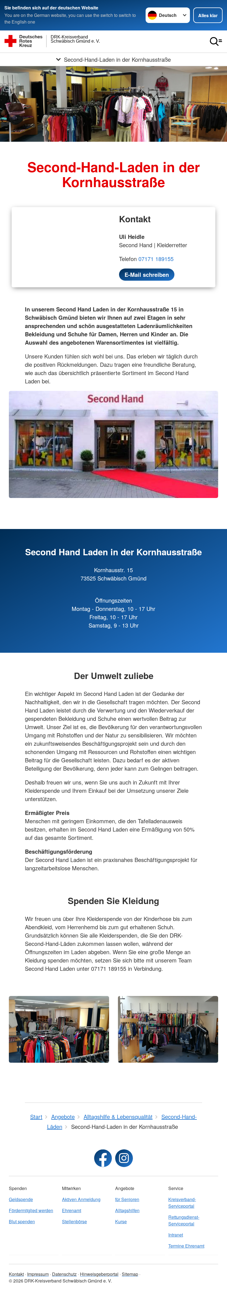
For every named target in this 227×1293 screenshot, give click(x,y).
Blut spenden (22, 1221)
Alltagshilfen (127, 1210)
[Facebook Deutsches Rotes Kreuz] (103, 1158)
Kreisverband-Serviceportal (182, 1202)
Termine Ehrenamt (186, 1246)
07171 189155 (156, 259)
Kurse (121, 1221)
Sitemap (130, 1274)
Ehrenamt (71, 1210)
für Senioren (127, 1199)
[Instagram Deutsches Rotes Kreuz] (124, 1158)
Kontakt (16, 1274)
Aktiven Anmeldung (81, 1199)
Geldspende (21, 1199)
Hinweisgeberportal (99, 1274)
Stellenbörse (74, 1221)
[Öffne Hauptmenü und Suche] (216, 41)
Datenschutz (64, 1274)
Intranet (175, 1235)
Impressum (38, 1274)
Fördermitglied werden (31, 1210)
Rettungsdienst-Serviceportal (183, 1220)
